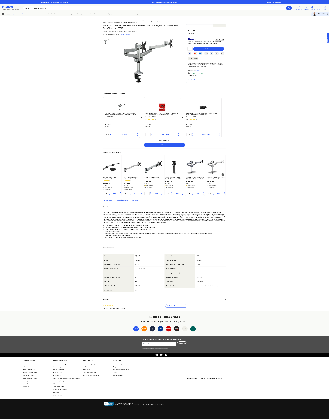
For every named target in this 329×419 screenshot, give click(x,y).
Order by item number (89, 372)
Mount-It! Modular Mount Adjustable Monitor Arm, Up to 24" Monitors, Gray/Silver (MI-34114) (153, 178)
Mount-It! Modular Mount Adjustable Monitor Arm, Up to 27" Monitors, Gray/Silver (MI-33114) (132, 178)
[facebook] (166, 355)
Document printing (58, 381)
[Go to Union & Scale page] (185, 329)
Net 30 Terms (57, 375)
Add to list (193, 79)
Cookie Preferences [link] (169, 411)
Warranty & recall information (31, 381)
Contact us (26, 386)
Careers (115, 372)
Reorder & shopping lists (90, 364)
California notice (157, 411)
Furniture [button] (145, 14)
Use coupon (182, 343)
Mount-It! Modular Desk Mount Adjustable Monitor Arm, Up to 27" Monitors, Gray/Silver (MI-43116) (120, 113)
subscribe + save (55, 14)
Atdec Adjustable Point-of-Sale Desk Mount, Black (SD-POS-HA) (173, 178)
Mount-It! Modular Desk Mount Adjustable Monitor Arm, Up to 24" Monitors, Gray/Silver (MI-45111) (215, 178)
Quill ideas (56, 392)
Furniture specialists (58, 386)
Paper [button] (126, 14)
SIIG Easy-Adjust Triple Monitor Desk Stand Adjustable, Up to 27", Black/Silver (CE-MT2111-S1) (110, 178)
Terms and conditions (156, 348)
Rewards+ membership (59, 364)
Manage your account (29, 369)
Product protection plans (60, 389)
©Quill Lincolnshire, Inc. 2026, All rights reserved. (126, 404)
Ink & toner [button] (117, 14)
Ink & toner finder (88, 366)
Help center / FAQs (28, 375)
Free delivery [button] (108, 189)
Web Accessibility (118, 375)
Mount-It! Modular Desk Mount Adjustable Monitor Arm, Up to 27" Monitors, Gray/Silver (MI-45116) (195, 178)
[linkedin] (161, 355)
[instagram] (156, 355)
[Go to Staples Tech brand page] (177, 329)
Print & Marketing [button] (67, 14)
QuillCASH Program (58, 369)
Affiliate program (57, 395)
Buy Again (35, 14)
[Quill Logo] (7, 7)
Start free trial (219, 39)
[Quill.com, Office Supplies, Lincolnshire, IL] (109, 404)
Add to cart (208, 49)
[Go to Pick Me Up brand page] (152, 329)
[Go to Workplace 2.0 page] (193, 329)
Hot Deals (28, 14)
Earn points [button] (219, 26)
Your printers (86, 369)
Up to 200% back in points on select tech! (164, 2)
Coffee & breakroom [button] (95, 14)
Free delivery (194, 58)
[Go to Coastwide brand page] (144, 329)
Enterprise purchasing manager (62, 383)
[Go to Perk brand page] (160, 329)
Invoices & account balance (30, 372)
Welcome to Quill (118, 364)
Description (108, 200)
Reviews (135, 200)
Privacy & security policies (30, 383)
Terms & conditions (135, 411)
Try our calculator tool (198, 43)
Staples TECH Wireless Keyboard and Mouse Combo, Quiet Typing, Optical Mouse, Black (201, 113)
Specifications (122, 200)
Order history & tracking (29, 364)
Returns (25, 366)
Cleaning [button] (107, 14)
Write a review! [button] (125, 34)
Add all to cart (164, 145)
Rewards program (58, 366)
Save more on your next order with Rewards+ (55, 2)
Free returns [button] (193, 75)
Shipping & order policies (30, 378)
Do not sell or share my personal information (188, 411)
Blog (114, 366)
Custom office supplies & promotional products (66, 378)
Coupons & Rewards (17, 14)
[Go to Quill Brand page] (136, 329)
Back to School (44, 14)
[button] (289, 8)
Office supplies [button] (80, 14)
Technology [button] (135, 14)
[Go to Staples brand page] (168, 329)
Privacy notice (146, 411)
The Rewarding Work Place (121, 369)
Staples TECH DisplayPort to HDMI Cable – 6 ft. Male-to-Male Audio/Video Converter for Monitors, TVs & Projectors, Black (161, 113)
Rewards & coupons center (91, 375)
